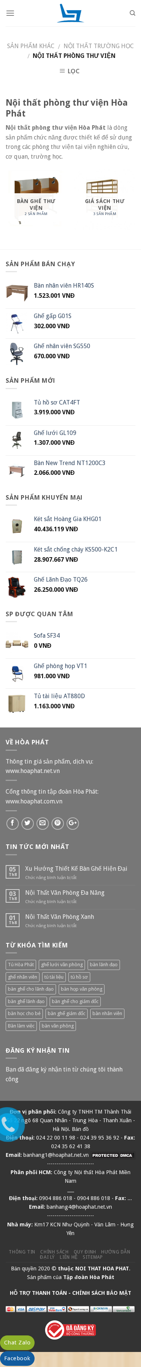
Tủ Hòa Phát (21, 964)
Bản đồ (80, 1129)
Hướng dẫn (115, 1252)
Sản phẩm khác (31, 46)
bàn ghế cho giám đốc (75, 1001)
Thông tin (22, 1252)
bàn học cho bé (24, 1013)
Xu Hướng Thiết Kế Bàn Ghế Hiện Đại (76, 868)
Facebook (17, 1358)
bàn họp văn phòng (81, 989)
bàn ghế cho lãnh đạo (31, 989)
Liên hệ (68, 1257)
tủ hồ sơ (79, 977)
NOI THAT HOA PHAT (102, 1268)
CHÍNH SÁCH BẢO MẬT (101, 1293)
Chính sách (54, 1252)
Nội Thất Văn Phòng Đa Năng (65, 892)
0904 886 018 (55, 1198)
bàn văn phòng (58, 1026)
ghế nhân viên (22, 977)
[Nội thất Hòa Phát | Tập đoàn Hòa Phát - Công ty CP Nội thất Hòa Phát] (71, 13)
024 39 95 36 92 (99, 1138)
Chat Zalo (17, 1342)
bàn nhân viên (107, 1013)
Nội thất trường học (99, 46)
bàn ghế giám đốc (66, 1013)
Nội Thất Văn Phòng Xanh (59, 916)
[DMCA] (112, 1155)
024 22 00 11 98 (55, 1138)
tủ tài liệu (54, 977)
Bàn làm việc (21, 1026)
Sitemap (93, 1257)
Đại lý (47, 1257)
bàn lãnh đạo (104, 964)
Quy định (85, 1252)
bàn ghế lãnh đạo (26, 1001)
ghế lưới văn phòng (62, 964)
